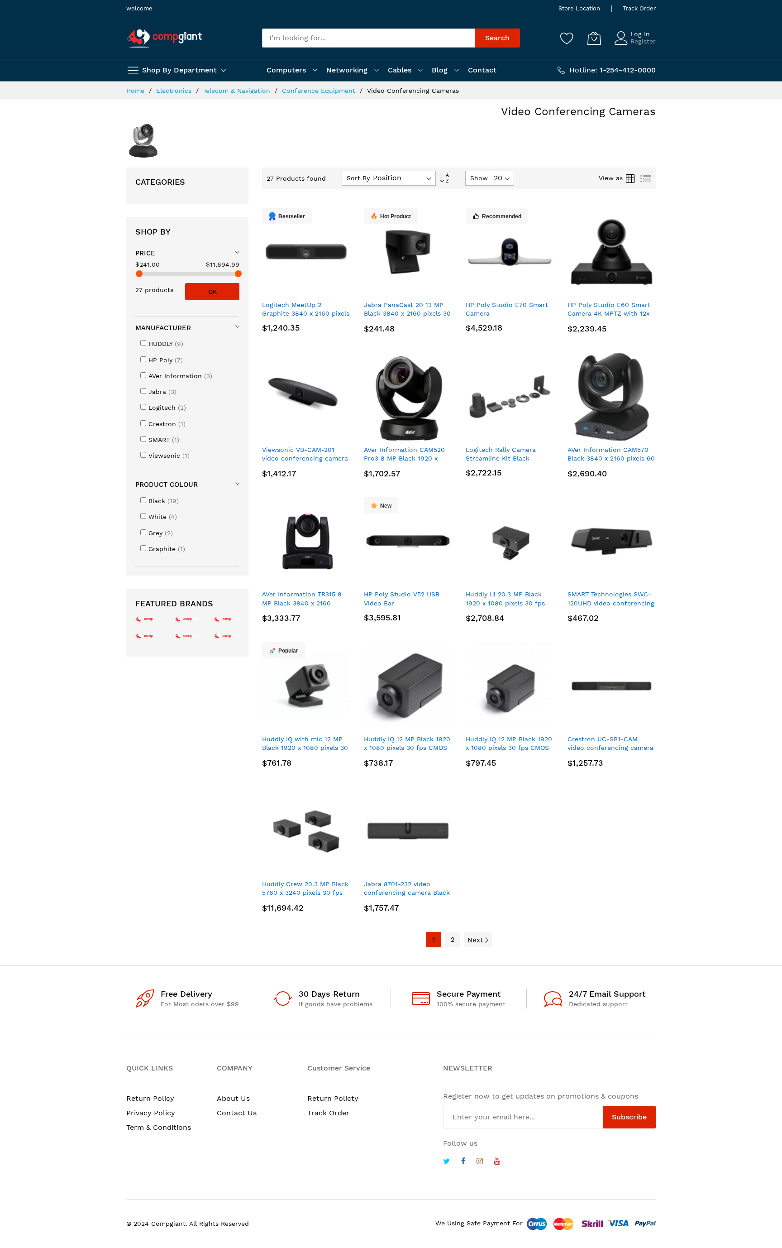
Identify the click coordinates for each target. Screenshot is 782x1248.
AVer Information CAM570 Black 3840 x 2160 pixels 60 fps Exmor (611, 458)
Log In (640, 34)
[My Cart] (594, 38)
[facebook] (463, 1162)
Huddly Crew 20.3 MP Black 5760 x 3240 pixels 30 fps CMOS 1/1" (305, 892)
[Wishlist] (567, 38)
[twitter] (446, 1162)
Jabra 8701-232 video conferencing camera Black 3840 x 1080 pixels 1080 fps (408, 892)
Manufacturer (163, 328)
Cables (399, 70)
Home (136, 90)
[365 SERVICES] (187, 618)
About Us (233, 1098)
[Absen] (226, 635)
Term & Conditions (158, 1127)
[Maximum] (238, 273)
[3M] (148, 635)
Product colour (166, 484)
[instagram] (480, 1162)
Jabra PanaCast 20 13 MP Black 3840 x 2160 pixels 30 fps (407, 313)
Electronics (175, 90)
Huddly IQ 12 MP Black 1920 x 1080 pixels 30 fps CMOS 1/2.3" (407, 747)
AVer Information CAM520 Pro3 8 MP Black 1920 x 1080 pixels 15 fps (404, 458)
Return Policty (332, 1098)
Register (643, 41)
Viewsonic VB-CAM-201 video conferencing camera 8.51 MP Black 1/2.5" (305, 458)
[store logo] (164, 38)
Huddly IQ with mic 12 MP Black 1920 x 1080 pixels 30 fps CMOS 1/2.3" (305, 747)
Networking (346, 70)
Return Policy (150, 1098)
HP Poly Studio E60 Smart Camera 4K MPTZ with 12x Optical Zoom (608, 313)
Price (145, 253)
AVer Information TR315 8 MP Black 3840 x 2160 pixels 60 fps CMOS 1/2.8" (302, 602)
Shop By (153, 231)
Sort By (358, 178)
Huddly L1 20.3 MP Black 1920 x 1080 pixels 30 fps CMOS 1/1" (505, 602)
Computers (286, 70)
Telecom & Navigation (237, 90)
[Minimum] (139, 273)
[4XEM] (187, 635)
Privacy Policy (150, 1113)
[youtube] (497, 1162)
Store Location (579, 8)
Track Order (639, 8)
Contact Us (237, 1113)
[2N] (148, 618)
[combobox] (368, 38)
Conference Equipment (320, 90)
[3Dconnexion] (226, 618)
